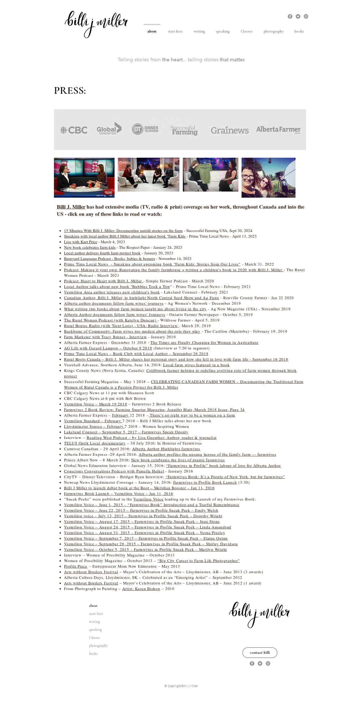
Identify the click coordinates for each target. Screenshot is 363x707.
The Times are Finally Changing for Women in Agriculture (204, 342)
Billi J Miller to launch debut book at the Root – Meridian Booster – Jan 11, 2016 (139, 487)
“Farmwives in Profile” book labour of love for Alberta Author (223, 465)
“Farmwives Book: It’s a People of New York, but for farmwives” (225, 476)
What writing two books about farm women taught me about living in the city (135, 308)
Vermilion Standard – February (93, 420)
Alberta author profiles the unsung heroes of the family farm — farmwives (207, 454)
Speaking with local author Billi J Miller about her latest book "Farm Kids (124, 236)
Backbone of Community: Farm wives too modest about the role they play (132, 331)
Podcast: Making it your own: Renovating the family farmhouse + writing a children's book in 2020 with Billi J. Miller (174, 269)
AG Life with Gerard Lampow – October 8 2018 (108, 348)
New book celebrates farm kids (90, 247)
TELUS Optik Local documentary (95, 443)
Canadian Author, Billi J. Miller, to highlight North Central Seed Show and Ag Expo (141, 297)
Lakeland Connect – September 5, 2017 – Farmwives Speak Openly (126, 431)
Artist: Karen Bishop (141, 588)
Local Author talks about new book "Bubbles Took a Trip (117, 286)
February (121, 415)
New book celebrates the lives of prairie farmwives (178, 459)
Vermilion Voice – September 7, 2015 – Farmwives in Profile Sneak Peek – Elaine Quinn (146, 538)
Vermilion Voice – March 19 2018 (95, 404)
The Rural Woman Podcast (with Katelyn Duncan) (111, 320)
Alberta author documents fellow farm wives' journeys (114, 303)
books (93, 653)
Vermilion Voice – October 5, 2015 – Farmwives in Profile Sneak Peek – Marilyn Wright (145, 549)
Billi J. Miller (71, 206)
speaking (95, 629)
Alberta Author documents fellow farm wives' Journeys (114, 314)
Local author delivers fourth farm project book (102, 252)
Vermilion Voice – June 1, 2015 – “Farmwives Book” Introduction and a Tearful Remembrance (151, 504)
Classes (94, 637)
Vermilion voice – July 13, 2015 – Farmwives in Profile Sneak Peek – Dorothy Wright (143, 515)
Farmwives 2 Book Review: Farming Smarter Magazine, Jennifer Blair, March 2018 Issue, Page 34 (154, 409)
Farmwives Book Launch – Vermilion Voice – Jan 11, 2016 (118, 493)
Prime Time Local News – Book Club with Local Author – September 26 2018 (136, 353)
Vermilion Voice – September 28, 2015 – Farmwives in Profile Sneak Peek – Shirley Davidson (151, 543)
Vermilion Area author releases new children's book (112, 292)
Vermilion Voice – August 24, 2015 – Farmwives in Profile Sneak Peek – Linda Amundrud (147, 527)
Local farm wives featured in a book (196, 364)
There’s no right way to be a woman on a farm (192, 415)
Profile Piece (75, 566)
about (93, 605)
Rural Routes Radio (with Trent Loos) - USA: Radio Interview (121, 325)
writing (94, 621)
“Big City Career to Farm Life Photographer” (198, 560)
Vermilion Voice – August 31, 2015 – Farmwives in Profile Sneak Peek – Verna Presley (144, 532)
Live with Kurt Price (80, 241)
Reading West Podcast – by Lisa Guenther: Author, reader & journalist (152, 437)
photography (98, 645)
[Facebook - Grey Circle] (290, 16)
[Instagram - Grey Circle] (306, 16)
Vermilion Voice (148, 499)
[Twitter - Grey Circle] (298, 16)
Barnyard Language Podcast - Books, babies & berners (109, 258)
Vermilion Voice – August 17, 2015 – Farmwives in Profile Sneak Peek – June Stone (142, 521)
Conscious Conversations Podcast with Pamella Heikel (114, 471)
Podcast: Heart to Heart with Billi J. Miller (103, 280)
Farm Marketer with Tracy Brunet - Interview (105, 336)
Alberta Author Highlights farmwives (166, 448)
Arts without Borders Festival (91, 571)
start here (96, 613)
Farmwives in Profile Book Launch (205, 482)
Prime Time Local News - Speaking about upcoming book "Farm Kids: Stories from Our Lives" (152, 264)
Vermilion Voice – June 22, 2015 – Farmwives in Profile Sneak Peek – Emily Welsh (141, 510)
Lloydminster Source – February (94, 426)
